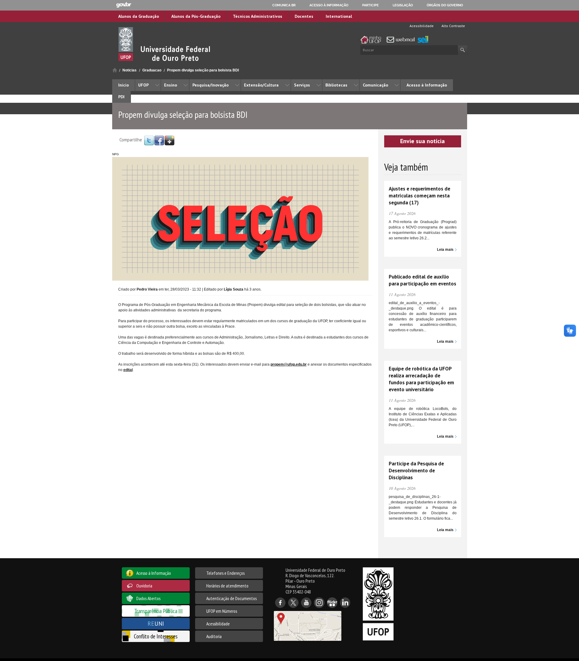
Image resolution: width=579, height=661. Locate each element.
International (339, 16)
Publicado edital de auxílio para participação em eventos (422, 280)
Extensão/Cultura (261, 85)
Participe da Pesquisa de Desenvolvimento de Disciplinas (416, 470)
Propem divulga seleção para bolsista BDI (203, 70)
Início (114, 70)
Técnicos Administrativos (257, 16)
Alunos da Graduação (138, 16)
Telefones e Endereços (225, 573)
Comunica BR (284, 5)
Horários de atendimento (227, 586)
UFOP (143, 85)
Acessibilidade (421, 26)
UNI (155, 623)
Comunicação (375, 85)
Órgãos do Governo (445, 5)
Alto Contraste (453, 26)
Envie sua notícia (422, 141)
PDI (121, 96)
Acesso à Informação (427, 85)
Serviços (302, 85)
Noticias (129, 70)
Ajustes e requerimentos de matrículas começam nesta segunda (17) (419, 195)
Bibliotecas (336, 85)
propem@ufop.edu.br (289, 364)
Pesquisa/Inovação (210, 85)
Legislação (403, 5)
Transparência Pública (155, 611)
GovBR (123, 5)
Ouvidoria (144, 586)
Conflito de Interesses (156, 636)
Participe (370, 5)
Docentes (304, 16)
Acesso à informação (328, 5)
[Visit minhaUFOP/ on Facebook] (159, 140)
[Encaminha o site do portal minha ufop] (372, 40)
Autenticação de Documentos (231, 598)
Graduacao (151, 70)
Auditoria (214, 636)
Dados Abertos (148, 598)
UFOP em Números (221, 611)
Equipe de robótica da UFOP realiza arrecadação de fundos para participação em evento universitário (421, 379)
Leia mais (445, 249)
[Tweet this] (149, 140)
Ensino (170, 85)
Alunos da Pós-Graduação (195, 16)
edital (128, 370)
